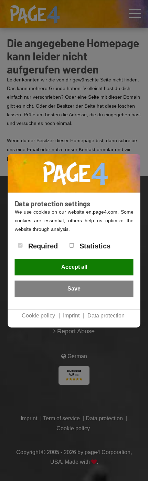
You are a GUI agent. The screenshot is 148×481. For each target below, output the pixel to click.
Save (74, 289)
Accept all (74, 267)
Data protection (106, 315)
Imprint (71, 315)
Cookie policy (38, 315)
